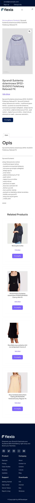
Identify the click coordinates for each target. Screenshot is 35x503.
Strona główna (7, 20)
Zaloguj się (17, 4)
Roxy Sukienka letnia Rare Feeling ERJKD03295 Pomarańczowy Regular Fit (17, 396)
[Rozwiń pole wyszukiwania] (32, 10)
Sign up (6, 4)
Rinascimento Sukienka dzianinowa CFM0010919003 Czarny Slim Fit (17, 295)
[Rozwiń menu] (22, 10)
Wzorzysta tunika (17, 246)
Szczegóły (7, 120)
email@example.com (11, 2)
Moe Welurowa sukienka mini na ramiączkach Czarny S (17, 346)
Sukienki (17, 20)
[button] (29, 31)
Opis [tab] (6, 135)
